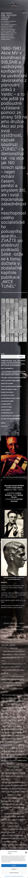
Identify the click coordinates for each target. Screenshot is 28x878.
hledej (21, 356)
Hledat (3, 353)
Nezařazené (4, 426)
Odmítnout (14, 869)
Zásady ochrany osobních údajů (17, 876)
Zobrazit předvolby (14, 872)
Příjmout (14, 865)
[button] (26, 852)
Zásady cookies (7, 876)
